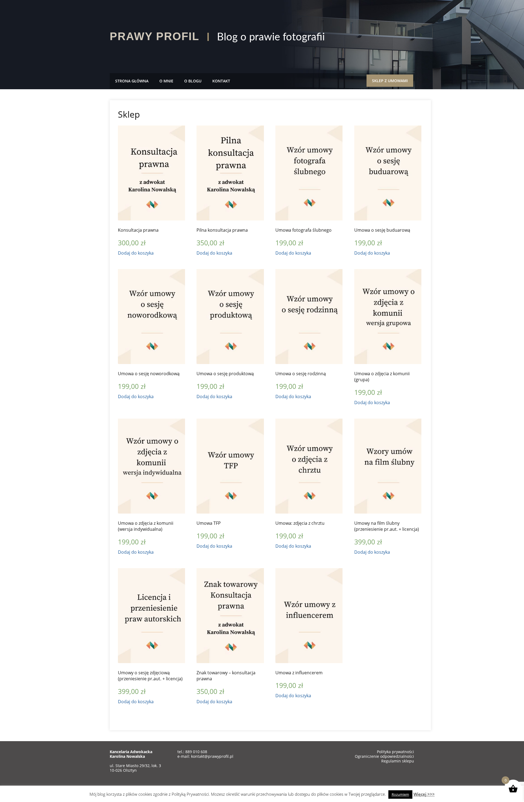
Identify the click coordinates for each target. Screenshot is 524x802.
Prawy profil (154, 36)
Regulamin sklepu (397, 761)
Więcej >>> (424, 794)
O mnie (166, 81)
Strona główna (131, 81)
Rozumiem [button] (400, 794)
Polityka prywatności (395, 751)
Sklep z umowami (390, 80)
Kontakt (221, 81)
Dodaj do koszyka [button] (136, 253)
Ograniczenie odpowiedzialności (384, 756)
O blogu (192, 81)
